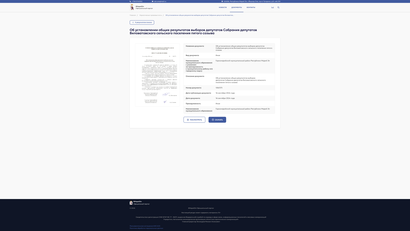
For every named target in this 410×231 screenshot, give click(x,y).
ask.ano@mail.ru (160, 1)
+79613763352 (137, 1)
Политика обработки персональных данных (146, 228)
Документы (236, 7)
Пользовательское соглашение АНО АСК (145, 226)
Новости (223, 7)
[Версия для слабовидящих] (272, 7)
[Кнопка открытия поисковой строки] (278, 7)
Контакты (251, 7)
